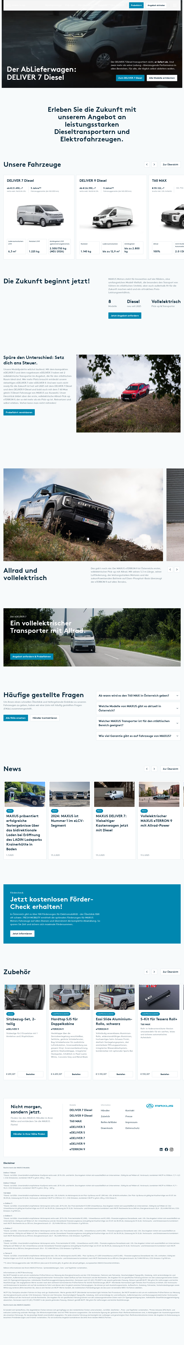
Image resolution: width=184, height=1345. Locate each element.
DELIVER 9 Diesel (81, 1115)
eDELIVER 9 (12, 1029)
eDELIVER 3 (77, 1127)
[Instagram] (171, 1149)
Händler (105, 1110)
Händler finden (88, 5)
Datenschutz (132, 1128)
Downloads (107, 1128)
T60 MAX (145, 1024)
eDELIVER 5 (77, 1132)
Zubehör (104, 5)
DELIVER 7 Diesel (81, 1110)
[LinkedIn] (161, 1149)
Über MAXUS (120, 5)
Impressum (131, 1122)
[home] (13, 5)
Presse (128, 1116)
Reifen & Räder (109, 1122)
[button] (55, 5)
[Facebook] (166, 1149)
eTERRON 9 (57, 1029)
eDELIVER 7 (77, 1138)
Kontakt (129, 1110)
